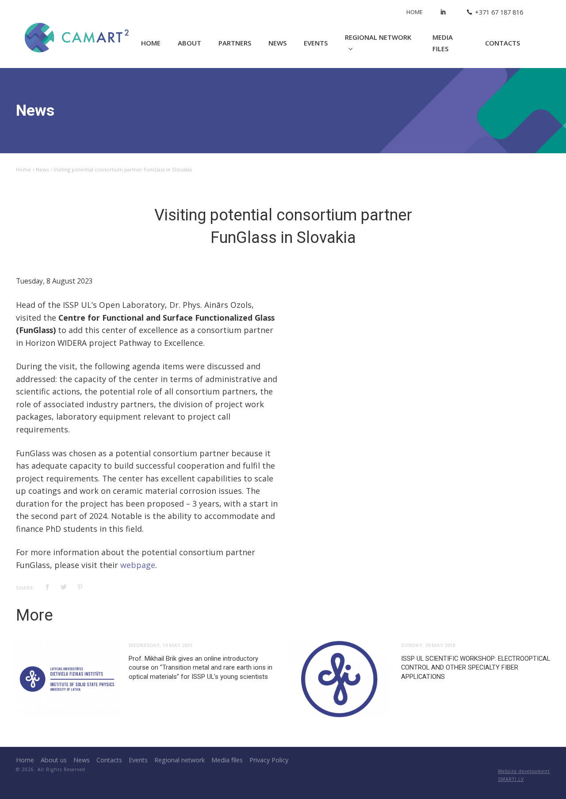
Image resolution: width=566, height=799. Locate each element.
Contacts (502, 42)
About (189, 42)
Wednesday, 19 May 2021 (160, 645)
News (277, 42)
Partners (234, 42)
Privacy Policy (268, 760)
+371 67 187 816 (499, 12)
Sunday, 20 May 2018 (428, 645)
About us (54, 760)
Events (316, 42)
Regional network (378, 37)
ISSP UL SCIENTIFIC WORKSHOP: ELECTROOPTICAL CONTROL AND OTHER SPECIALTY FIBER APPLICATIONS (475, 668)
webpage (137, 565)
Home (414, 12)
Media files (442, 43)
